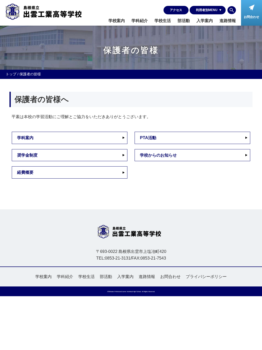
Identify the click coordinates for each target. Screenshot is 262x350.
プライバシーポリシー (206, 276)
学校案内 (116, 20)
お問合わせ (170, 276)
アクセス (176, 10)
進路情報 (228, 20)
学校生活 (163, 20)
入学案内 (204, 20)
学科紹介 (140, 20)
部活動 (184, 20)
